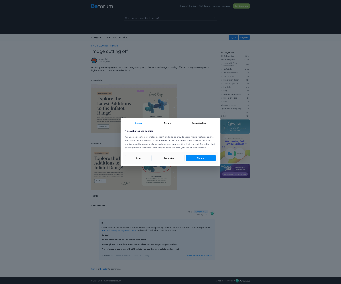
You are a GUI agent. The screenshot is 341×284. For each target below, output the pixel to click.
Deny (138, 158)
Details (167, 123)
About (199, 123)
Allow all (201, 158)
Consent (139, 123)
